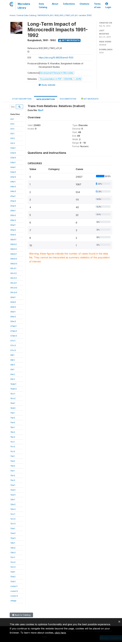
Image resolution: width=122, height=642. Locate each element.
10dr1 (12, 403)
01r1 (12, 119)
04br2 (13, 186)
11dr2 (12, 461)
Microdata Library (24, 5)
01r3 (12, 129)
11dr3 (12, 466)
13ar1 (12, 528)
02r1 (12, 133)
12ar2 (12, 490)
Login (108, 7)
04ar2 (13, 172)
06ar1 (12, 225)
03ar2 (13, 153)
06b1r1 (13, 239)
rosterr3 (14, 596)
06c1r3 (13, 278)
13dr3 (12, 581)
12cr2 (12, 519)
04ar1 (12, 167)
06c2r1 (13, 283)
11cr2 (12, 446)
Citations (84, 4)
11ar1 (12, 413)
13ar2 (12, 533)
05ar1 (12, 196)
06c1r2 (13, 273)
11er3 (12, 480)
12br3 (12, 509)
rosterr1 (13, 586)
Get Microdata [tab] (90, 99)
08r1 (12, 355)
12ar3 (12, 495)
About (55, 4)
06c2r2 (13, 287)
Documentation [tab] (68, 99)
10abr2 (13, 389)
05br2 (13, 215)
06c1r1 (13, 268)
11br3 (12, 437)
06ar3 (13, 234)
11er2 (12, 475)
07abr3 (13, 336)
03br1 (12, 162)
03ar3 (13, 157)
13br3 (12, 552)
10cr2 (12, 398)
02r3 (12, 143)
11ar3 (12, 422)
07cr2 (13, 345)
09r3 (12, 379)
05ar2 (13, 201)
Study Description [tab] (21, 99)
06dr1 (12, 297)
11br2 (12, 432)
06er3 (13, 321)
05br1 (12, 210)
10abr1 (13, 384)
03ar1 (12, 148)
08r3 (12, 364)
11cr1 (12, 442)
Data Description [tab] (45, 99)
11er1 (12, 470)
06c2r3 (13, 292)
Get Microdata (70, 40)
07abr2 (13, 331)
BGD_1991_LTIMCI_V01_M (66, 15)
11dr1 (12, 456)
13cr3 (12, 567)
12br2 (12, 504)
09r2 (12, 374)
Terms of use (97, 5)
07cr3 (13, 350)
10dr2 (12, 408)
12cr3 (12, 523)
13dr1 (12, 572)
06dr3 (13, 307)
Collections (69, 4)
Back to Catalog (22, 615)
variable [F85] (85, 15)
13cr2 (12, 562)
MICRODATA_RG (45, 15)
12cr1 (12, 514)
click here (60, 632)
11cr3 (12, 451)
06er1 (12, 311)
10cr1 (12, 393)
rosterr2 (14, 591)
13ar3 (12, 538)
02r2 (12, 138)
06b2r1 (13, 254)
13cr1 (12, 557)
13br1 (12, 543)
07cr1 (12, 340)
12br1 (12, 499)
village (13, 600)
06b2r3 (13, 263)
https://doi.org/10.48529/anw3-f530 (56, 57)
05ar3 (13, 206)
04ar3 (13, 177)
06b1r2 (13, 244)
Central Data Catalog (26, 15)
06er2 (13, 316)
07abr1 (13, 326)
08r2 (12, 360)
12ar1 (12, 485)
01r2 (12, 124)
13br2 (12, 548)
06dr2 (13, 302)
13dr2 (12, 576)
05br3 (13, 220)
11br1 (12, 427)
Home (12, 15)
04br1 (12, 181)
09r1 (12, 369)
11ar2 (12, 417)
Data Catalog (43, 5)
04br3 (13, 191)
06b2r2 (13, 258)
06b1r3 (13, 249)
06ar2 (13, 230)
